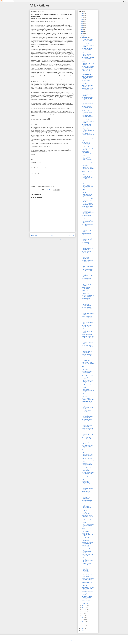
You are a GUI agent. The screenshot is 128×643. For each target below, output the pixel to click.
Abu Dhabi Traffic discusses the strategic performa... (87, 148)
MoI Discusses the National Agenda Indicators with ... (86, 143)
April (83, 619)
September (84, 609)
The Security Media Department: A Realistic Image (88, 45)
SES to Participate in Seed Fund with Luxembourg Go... (88, 579)
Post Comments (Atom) (55, 239)
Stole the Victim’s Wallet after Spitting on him (87, 543)
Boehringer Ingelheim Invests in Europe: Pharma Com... (87, 195)
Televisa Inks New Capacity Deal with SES (88, 399)
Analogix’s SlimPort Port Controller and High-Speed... (87, 381)
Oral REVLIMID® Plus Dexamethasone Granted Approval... (87, 304)
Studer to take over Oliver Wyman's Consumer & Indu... (88, 455)
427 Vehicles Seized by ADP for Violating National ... (87, 597)
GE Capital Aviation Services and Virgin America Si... (87, 493)
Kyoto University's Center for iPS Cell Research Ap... (87, 556)
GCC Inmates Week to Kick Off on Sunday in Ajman (87, 327)
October (84, 607)
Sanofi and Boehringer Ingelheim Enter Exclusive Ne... (87, 497)
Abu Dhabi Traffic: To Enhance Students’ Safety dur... (86, 309)
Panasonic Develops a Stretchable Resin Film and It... (87, 103)
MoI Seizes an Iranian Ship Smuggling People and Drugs (88, 212)
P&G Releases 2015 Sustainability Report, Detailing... (87, 464)
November (84, 605)
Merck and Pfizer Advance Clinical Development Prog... (88, 182)
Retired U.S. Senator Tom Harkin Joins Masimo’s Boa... (88, 338)
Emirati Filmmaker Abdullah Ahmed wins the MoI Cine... (87, 186)
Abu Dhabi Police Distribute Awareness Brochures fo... (87, 248)
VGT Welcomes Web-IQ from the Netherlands (87, 204)
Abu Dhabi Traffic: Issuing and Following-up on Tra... (88, 473)
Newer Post (34, 235)
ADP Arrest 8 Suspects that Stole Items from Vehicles (87, 94)
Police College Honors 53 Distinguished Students (87, 70)
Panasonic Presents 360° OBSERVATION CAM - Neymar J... (87, 200)
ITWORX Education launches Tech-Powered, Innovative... (87, 565)
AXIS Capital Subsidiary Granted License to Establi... (87, 331)
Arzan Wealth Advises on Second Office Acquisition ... (87, 539)
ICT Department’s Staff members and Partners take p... (87, 313)
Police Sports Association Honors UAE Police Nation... (87, 77)
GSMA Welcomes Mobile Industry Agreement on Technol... (87, 377)
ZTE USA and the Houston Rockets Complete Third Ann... (87, 300)
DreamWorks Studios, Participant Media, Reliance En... (87, 372)
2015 (82, 35)
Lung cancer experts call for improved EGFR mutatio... (87, 551)
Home (52, 235)
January (84, 625)
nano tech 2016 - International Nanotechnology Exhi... (87, 547)
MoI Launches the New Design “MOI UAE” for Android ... (87, 49)
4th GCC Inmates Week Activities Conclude (87, 73)
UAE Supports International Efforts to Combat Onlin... (87, 292)
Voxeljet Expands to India (87, 334)
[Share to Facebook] (58, 190)
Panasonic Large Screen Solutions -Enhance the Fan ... (88, 168)
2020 (82, 25)
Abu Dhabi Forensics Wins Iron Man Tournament (86, 253)
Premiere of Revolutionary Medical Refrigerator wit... (88, 478)
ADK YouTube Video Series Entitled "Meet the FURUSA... (87, 412)
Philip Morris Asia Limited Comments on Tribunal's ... (87, 386)
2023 (82, 19)
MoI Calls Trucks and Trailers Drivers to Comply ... (86, 230)
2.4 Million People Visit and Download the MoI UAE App (87, 191)
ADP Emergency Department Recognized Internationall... (86, 569)
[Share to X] (57, 190)
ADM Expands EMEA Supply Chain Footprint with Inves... (87, 560)
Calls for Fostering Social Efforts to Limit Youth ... (88, 86)
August (83, 611)
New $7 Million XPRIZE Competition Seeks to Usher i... (87, 516)
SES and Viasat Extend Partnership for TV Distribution (87, 421)
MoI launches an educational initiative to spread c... (87, 244)
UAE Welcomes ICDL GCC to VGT (86, 288)
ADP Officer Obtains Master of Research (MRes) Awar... (87, 425)
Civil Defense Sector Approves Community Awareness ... (87, 280)
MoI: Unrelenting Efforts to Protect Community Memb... (88, 521)
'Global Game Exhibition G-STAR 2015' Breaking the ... (88, 460)
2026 (82, 13)
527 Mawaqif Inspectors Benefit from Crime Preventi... (87, 226)
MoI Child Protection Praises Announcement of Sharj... (87, 488)
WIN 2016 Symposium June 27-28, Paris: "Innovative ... (87, 530)
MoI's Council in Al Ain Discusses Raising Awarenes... (87, 284)
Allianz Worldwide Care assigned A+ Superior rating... (87, 342)
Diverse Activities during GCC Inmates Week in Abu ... (87, 139)
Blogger (71, 640)
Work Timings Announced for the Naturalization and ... (87, 112)
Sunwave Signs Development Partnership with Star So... (87, 483)
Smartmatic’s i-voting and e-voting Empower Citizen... (87, 442)
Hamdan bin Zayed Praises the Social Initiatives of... (86, 602)
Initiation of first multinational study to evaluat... (87, 534)
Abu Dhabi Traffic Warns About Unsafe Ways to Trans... (87, 40)
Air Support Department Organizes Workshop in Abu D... (88, 130)
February (84, 623)
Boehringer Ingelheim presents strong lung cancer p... (87, 403)
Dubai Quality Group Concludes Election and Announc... (88, 135)
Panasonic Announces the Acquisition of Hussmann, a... (88, 257)
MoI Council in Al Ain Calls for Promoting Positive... (88, 67)
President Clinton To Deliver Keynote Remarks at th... (86, 469)
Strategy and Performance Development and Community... (86, 506)
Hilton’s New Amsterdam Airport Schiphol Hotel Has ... (87, 322)
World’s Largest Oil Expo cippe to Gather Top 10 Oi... (87, 266)
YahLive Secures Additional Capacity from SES (87, 395)
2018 (82, 29)
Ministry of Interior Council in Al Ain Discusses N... (88, 296)
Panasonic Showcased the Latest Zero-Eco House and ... (87, 356)
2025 (82, 15)
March (83, 621)
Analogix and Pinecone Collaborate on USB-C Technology (87, 584)
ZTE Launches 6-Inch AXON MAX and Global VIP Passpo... (87, 368)
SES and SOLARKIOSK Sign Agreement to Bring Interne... (87, 502)
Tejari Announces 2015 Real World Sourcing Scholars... (87, 107)
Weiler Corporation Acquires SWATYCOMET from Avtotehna (87, 159)
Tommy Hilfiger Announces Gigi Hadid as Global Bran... (87, 416)
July (83, 613)
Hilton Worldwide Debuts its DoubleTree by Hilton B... (88, 363)
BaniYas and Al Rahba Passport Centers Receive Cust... (87, 54)
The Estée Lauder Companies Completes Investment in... (87, 351)
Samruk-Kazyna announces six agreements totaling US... (87, 153)
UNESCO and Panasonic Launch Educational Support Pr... (87, 208)
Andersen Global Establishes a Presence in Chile (88, 390)
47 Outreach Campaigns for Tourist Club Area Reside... (87, 239)
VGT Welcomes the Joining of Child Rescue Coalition (88, 63)
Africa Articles (40, 5)
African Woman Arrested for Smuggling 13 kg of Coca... (87, 593)
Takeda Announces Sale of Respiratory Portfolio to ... (87, 434)
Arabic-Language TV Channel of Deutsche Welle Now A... (87, 575)
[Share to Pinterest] (59, 190)
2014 (82, 628)
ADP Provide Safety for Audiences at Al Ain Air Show (87, 221)
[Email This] (54, 190)
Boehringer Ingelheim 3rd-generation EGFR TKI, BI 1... (88, 275)
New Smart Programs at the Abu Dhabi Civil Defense (87, 318)
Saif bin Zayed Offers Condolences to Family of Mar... (87, 347)
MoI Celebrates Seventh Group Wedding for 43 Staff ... (87, 99)
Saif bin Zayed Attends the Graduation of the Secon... (88, 58)
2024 (82, 17)
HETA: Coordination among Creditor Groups (88, 438)
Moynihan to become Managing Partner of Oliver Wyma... (87, 512)
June (83, 615)
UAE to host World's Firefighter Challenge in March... (88, 235)
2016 (82, 33)
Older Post (71, 235)
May (83, 617)
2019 (82, 27)
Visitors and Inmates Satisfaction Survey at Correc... (87, 116)
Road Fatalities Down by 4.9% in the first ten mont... (87, 262)
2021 (82, 23)
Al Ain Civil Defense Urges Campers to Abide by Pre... (88, 525)
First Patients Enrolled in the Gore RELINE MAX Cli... (87, 430)
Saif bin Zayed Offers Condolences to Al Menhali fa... (86, 125)
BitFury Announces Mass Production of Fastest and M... (87, 407)
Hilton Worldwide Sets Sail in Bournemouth (88, 359)
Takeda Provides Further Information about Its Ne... (87, 90)
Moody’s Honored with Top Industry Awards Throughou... (87, 164)
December (84, 37)
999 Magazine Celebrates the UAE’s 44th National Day (88, 451)
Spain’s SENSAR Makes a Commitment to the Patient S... (88, 588)
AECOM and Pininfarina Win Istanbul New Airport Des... (87, 173)
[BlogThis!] (55, 190)
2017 (82, 31)
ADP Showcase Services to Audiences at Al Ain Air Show (87, 271)
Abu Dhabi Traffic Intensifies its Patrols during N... (87, 82)
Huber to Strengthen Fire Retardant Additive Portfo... (87, 446)
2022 (82, 21)
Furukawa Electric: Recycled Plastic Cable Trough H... (87, 177)
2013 (82, 630)
